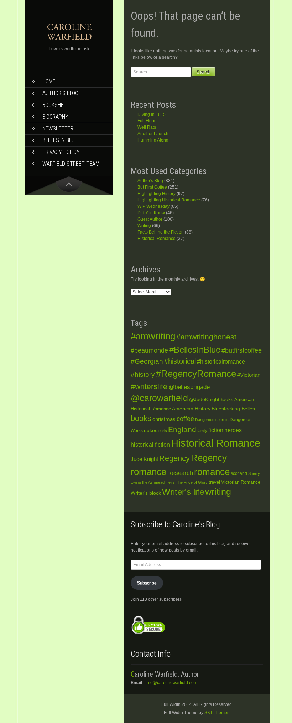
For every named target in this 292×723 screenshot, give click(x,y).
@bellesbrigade (189, 387)
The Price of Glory (192, 482)
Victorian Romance (240, 482)
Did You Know (151, 212)
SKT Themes (216, 712)
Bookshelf (55, 105)
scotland (239, 473)
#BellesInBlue (194, 349)
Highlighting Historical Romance (168, 200)
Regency (174, 458)
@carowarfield (159, 398)
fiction (215, 430)
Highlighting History (156, 193)
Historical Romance (156, 238)
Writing (144, 225)
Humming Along (152, 140)
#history (143, 374)
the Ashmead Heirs (158, 482)
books (141, 418)
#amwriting (153, 336)
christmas (164, 419)
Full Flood (147, 120)
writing (218, 492)
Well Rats (146, 127)
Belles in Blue (60, 140)
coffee (185, 418)
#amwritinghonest (206, 337)
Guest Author (149, 219)
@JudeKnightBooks (211, 399)
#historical (180, 361)
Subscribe (147, 582)
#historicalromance (221, 362)
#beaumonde (149, 350)
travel (214, 482)
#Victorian (248, 375)
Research (180, 472)
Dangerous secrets (212, 419)
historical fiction (150, 444)
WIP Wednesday (153, 206)
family (202, 431)
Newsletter (57, 128)
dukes (150, 430)
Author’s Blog (60, 93)
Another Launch (152, 133)
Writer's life (183, 492)
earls (162, 431)
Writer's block (146, 493)
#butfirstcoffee (241, 350)
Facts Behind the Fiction (160, 232)
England (182, 429)
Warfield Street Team (70, 163)
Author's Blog (150, 180)
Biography (55, 116)
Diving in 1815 (151, 114)
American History (191, 408)
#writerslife (149, 386)
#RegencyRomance (196, 373)
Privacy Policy (61, 152)
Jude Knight (144, 459)
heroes (233, 430)
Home (49, 81)
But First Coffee (152, 187)
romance (212, 472)
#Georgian (147, 361)
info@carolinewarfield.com (171, 682)
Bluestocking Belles (233, 408)
